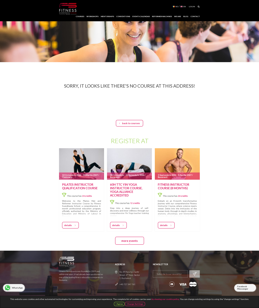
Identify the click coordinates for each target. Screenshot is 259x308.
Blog (185, 16)
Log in (192, 6)
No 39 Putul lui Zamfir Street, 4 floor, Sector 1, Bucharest (129, 275)
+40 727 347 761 (127, 284)
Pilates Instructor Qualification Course (80, 186)
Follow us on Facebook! (164, 284)
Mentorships (107, 16)
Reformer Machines (162, 16)
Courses (80, 16)
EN (184, 6)
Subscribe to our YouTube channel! (172, 284)
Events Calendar (141, 16)
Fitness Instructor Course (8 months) (173, 186)
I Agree (119, 304)
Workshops (92, 16)
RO (177, 6)
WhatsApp (17, 287)
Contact (195, 16)
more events (129, 240)
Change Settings (135, 304)
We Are (177, 16)
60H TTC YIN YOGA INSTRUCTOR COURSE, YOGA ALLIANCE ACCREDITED (126, 190)
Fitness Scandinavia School (68, 9)
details (68, 225)
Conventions (123, 16)
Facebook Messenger (242, 287)
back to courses (131, 123)
